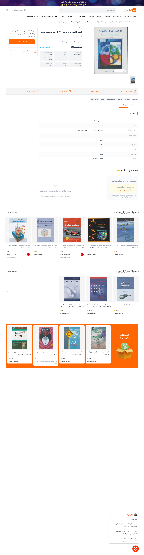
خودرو (102, 99)
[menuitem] (131, 16)
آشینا (80, 28)
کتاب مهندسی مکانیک (68, 42)
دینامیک (120, 99)
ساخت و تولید (94, 99)
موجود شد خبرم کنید (20, 41)
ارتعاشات (127, 99)
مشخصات (133, 105)
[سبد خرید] (6, 10)
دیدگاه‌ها (124, 105)
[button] (7, 233)
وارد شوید (122, 190)
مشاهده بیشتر (12, 212)
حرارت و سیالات (111, 99)
